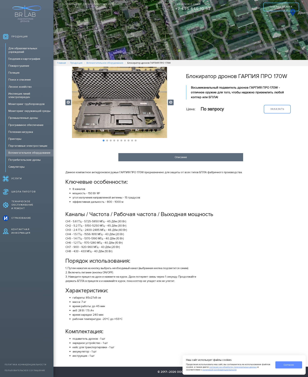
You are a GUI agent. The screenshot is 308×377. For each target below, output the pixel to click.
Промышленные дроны (23, 118)
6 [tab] (121, 140)
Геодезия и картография (24, 59)
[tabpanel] (119, 102)
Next (171, 102)
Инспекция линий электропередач (19, 95)
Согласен (289, 364)
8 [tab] (128, 140)
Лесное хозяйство (20, 87)
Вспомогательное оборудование (29, 153)
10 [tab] (135, 140)
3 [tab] (110, 140)
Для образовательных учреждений (22, 50)
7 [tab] (125, 140)
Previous (68, 102)
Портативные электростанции (27, 146)
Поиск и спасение (19, 79)
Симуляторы (16, 167)
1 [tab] (103, 140)
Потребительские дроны (24, 160)
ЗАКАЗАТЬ (277, 109)
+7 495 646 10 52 (193, 8)
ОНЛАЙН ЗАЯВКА (281, 6)
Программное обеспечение (25, 125)
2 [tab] (107, 140)
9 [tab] (132, 140)
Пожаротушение (18, 66)
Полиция (13, 73)
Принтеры (14, 139)
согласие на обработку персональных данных (233, 367)
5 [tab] (118, 140)
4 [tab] (114, 140)
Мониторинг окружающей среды (29, 111)
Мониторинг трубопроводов (26, 104)
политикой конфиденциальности (219, 369)
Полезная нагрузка (20, 132)
